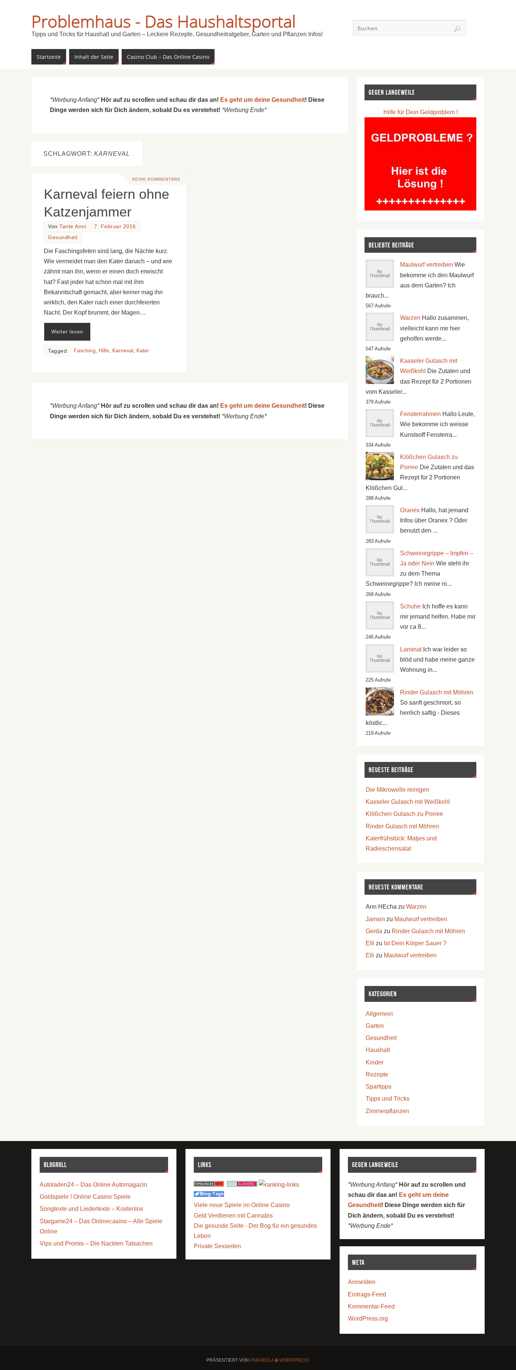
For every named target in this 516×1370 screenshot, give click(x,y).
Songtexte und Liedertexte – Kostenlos (91, 1209)
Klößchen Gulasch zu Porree (404, 814)
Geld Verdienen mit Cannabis (233, 1215)
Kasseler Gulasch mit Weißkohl (408, 802)
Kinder (374, 1062)
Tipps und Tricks (387, 1098)
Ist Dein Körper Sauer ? (415, 943)
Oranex (410, 510)
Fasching (85, 350)
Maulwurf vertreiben (426, 264)
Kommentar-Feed (371, 1306)
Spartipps (378, 1086)
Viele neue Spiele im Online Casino (242, 1205)
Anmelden (361, 1282)
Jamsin (375, 919)
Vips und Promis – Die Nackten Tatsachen (96, 1243)
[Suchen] (457, 29)
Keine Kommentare (156, 179)
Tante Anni (72, 226)
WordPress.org (368, 1318)
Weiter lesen (67, 332)
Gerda (374, 931)
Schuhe (410, 606)
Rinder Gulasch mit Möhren (436, 692)
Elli (370, 943)
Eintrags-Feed (367, 1294)
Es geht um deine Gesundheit (262, 100)
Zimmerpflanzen (387, 1111)
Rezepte (377, 1074)
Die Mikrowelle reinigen (397, 789)
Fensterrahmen (420, 414)
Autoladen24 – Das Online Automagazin (93, 1184)
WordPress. (294, 1360)
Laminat (411, 649)
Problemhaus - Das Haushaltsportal (163, 21)
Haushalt (378, 1050)
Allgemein (379, 1014)
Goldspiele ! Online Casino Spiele (85, 1196)
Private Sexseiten (217, 1246)
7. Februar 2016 (115, 226)
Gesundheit (62, 237)
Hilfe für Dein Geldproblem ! (420, 112)
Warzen (410, 318)
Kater (142, 350)
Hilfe (104, 350)
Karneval (122, 350)
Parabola (262, 1360)
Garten (375, 1026)
